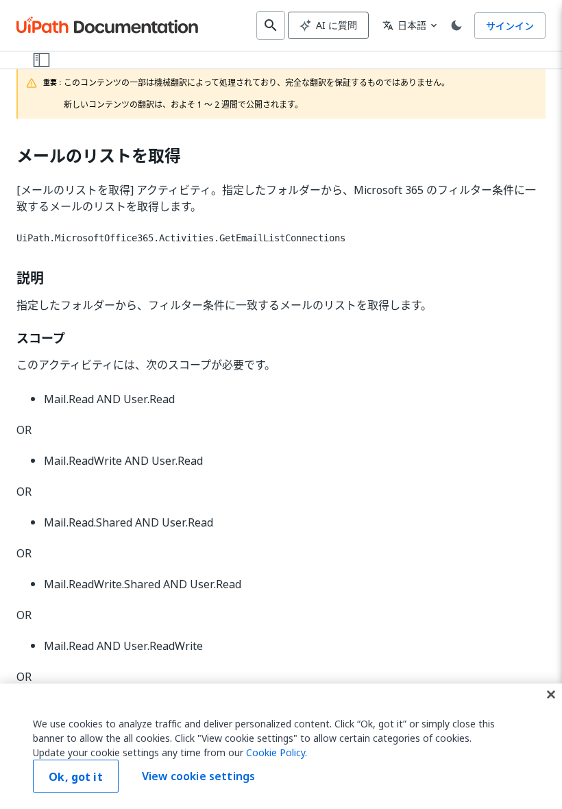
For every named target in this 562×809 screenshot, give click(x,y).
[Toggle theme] (456, 25)
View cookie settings (198, 776)
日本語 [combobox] (404, 25)
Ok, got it (76, 777)
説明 (30, 278)
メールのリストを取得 (98, 156)
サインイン (510, 26)
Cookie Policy (275, 752)
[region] (281, 746)
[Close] (551, 694)
